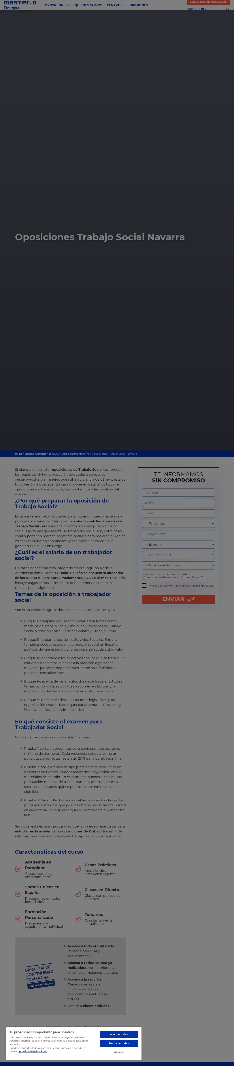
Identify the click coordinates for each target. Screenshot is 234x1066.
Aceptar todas (119, 1034)
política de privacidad (33, 1051)
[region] (73, 1043)
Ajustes (119, 1051)
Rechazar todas (119, 1043)
